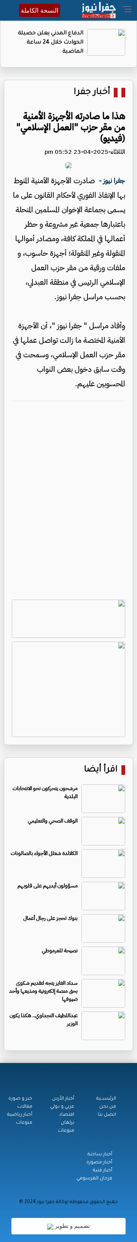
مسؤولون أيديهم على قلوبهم (48, 886)
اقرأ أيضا (101, 770)
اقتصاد (66, 1115)
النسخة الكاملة (39, 10)
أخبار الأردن (63, 1099)
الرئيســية (106, 1099)
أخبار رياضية (19, 1115)
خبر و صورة (20, 1099)
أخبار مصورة (99, 1162)
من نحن (107, 1107)
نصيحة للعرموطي (60, 951)
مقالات (24, 1107)
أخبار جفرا (92, 92)
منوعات (66, 1131)
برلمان (67, 1123)
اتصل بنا (107, 1115)
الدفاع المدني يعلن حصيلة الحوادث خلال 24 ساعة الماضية (50, 43)
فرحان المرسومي (94, 1178)
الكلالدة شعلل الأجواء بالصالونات (44, 853)
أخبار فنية (102, 1170)
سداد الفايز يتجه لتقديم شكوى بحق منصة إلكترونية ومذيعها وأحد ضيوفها (43, 991)
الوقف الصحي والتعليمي (53, 821)
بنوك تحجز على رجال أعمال (50, 918)
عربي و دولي (62, 1107)
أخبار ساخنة (100, 1154)
